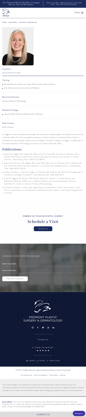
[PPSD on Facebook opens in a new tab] (37, 327)
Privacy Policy (53, 375)
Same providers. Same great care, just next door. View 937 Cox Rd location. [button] (64, 3)
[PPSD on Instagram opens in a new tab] (32, 327)
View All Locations (15, 279)
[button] (82, 13)
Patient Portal (54, 361)
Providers (13, 22)
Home (4, 22)
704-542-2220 (39, 406)
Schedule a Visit (43, 221)
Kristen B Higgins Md (28, 22)
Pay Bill (42, 361)
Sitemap (62, 375)
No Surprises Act (26, 375)
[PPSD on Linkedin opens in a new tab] (53, 327)
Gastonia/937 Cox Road (11, 73)
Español (32, 361)
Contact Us (43, 229)
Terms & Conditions (40, 375)
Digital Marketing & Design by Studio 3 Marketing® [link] (53, 370)
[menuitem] (32, 327)
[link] (43, 349)
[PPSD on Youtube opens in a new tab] (48, 327)
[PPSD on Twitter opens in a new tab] (43, 327)
